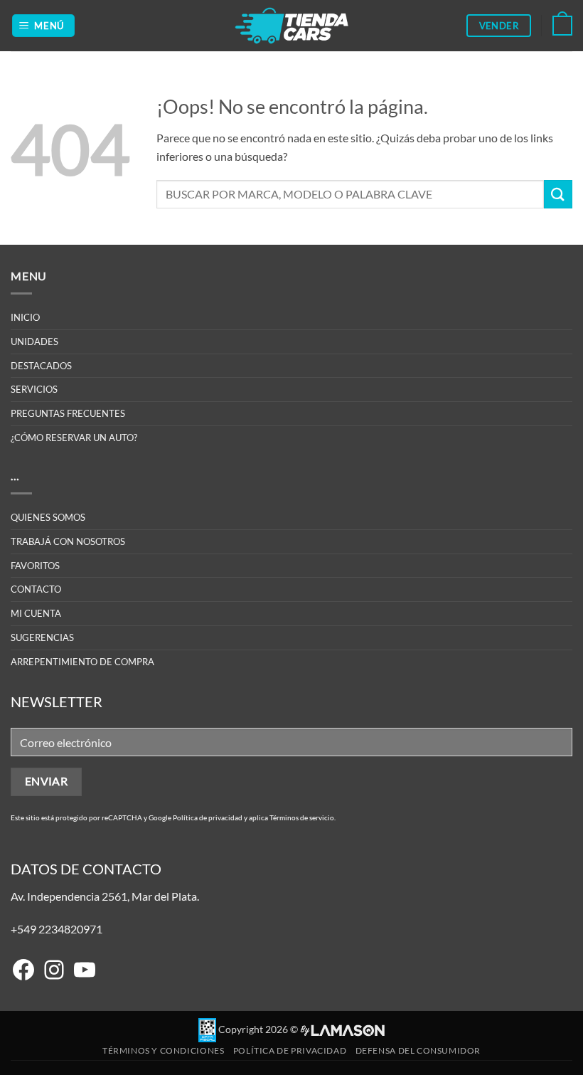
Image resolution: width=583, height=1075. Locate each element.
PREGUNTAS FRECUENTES (68, 413)
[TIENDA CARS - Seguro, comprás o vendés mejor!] (291, 25)
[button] (43, 26)
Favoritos (35, 565)
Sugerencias (42, 637)
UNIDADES (34, 341)
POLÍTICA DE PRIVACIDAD (289, 1050)
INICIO (25, 317)
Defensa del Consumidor (418, 1050)
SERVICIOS (34, 389)
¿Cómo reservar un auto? (74, 437)
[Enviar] (558, 194)
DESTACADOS (41, 365)
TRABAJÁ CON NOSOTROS (68, 541)
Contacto (36, 589)
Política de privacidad (207, 817)
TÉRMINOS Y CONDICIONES (163, 1050)
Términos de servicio (301, 817)
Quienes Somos (48, 517)
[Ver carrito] (562, 26)
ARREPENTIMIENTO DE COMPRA (82, 661)
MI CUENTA (36, 613)
